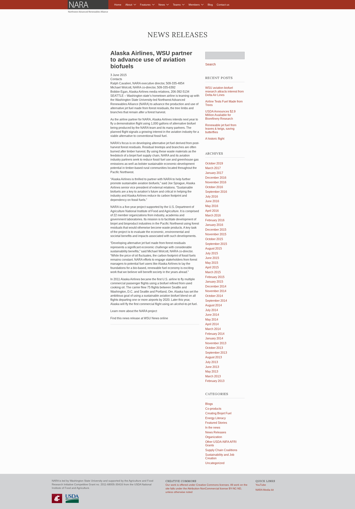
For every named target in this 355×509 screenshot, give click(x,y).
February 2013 (214, 380)
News (161, 4)
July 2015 (211, 253)
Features (145, 4)
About (128, 4)
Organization (213, 437)
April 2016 (212, 210)
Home (117, 4)
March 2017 (213, 168)
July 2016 (211, 196)
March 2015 (213, 272)
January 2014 (214, 338)
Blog (210, 4)
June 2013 (212, 366)
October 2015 (214, 239)
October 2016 (214, 187)
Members (194, 4)
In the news (212, 427)
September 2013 (216, 352)
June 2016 (212, 201)
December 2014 (215, 286)
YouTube (261, 484)
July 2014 (211, 310)
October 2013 (214, 347)
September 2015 (216, 243)
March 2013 (213, 376)
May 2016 (211, 206)
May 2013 (211, 371)
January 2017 (214, 172)
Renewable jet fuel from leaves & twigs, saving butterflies (220, 129)
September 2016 (216, 191)
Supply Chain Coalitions (221, 450)
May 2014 (211, 319)
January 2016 (214, 224)
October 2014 (214, 295)
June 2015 (212, 257)
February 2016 (214, 220)
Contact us (223, 4)
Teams (177, 4)
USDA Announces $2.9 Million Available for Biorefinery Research (220, 115)
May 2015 (211, 262)
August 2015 (213, 248)
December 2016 (215, 177)
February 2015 (214, 277)
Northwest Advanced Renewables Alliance (88, 6)
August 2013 (213, 357)
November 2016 (215, 182)
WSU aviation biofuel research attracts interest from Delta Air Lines (224, 91)
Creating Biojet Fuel (218, 413)
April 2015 (212, 267)
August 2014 (213, 305)
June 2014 (212, 314)
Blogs (209, 403)
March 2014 (213, 329)
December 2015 (215, 229)
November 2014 (215, 291)
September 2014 (216, 300)
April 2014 (212, 324)
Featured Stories (216, 422)
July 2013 (211, 362)
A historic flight (214, 138)
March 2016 (213, 215)
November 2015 (215, 234)
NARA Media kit (265, 489)
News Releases (215, 432)
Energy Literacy (215, 418)
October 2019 (214, 163)
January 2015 (214, 281)
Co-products (213, 408)
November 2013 (215, 343)
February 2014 (214, 333)
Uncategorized (214, 463)
